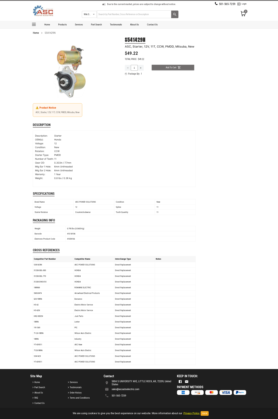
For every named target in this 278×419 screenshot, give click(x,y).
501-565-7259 (227, 4)
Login (244, 4)
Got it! (204, 413)
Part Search (96, 24)
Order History (76, 392)
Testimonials (116, 24)
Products (62, 24)
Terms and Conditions (80, 398)
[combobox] (134, 14)
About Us (134, 24)
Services (79, 24)
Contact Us (152, 24)
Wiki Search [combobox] (89, 14)
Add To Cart (171, 67)
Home (47, 24)
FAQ (36, 398)
